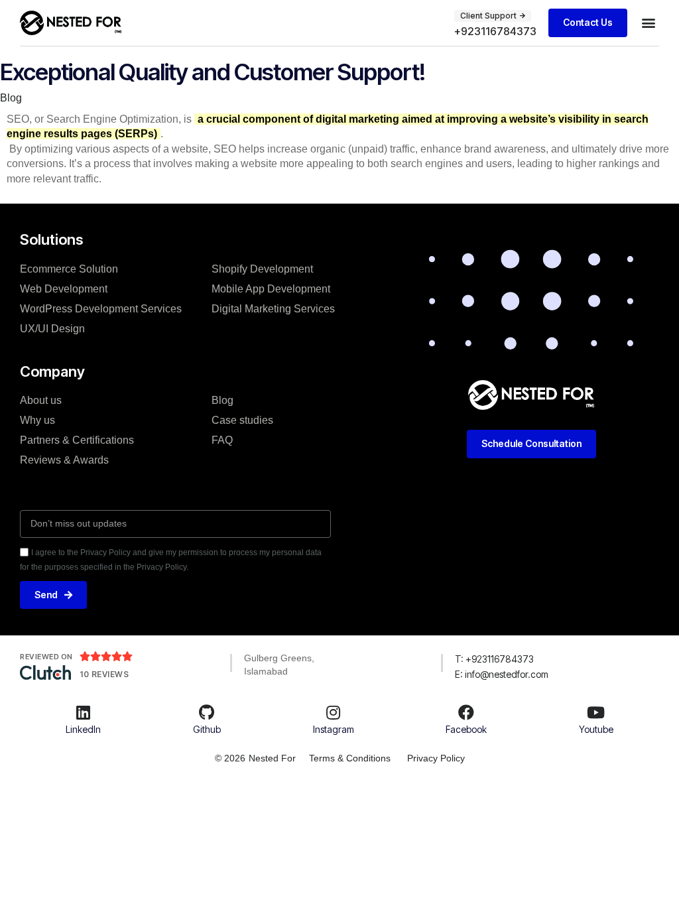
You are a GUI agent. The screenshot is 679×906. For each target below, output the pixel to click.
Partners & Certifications (77, 440)
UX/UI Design (52, 328)
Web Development (63, 288)
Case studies (242, 420)
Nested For (272, 758)
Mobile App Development (271, 288)
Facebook (466, 729)
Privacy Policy (436, 758)
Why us (37, 420)
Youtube (596, 729)
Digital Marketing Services (273, 308)
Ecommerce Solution (69, 269)
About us (41, 400)
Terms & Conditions (350, 758)
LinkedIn (83, 729)
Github (207, 729)
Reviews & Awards (64, 460)
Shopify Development (262, 269)
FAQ (222, 440)
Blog (11, 97)
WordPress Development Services (101, 308)
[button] (648, 23)
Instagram (333, 729)
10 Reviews (104, 674)
